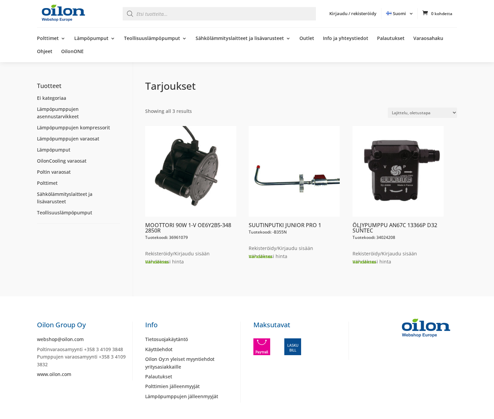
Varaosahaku (428, 38)
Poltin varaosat (54, 172)
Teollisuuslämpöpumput (152, 38)
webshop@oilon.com (60, 339)
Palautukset (391, 38)
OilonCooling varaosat (61, 161)
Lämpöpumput (91, 38)
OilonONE (72, 51)
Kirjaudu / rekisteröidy (352, 13)
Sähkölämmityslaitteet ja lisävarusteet (240, 38)
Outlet (306, 38)
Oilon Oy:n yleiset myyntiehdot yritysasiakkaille (179, 363)
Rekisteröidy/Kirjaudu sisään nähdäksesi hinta (177, 257)
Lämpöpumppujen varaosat (68, 138)
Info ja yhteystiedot (345, 38)
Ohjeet (44, 51)
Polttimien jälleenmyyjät (172, 386)
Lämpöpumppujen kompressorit (73, 127)
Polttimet (48, 38)
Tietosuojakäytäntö (166, 339)
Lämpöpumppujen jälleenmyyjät (181, 396)
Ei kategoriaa (51, 98)
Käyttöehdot (158, 349)
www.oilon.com (54, 374)
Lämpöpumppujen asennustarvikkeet (58, 113)
